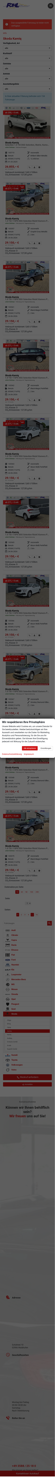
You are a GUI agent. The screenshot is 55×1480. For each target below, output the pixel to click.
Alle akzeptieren (30, 748)
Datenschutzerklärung (12, 754)
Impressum (29, 754)
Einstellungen (46, 748)
